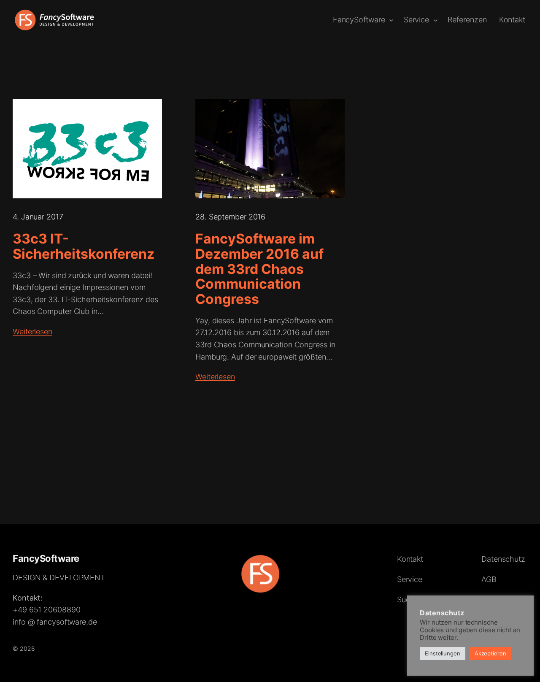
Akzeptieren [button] (490, 653)
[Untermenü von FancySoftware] (391, 20)
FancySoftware (46, 558)
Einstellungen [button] (442, 653)
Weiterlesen (32, 331)
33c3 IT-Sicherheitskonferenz (83, 246)
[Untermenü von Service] (435, 20)
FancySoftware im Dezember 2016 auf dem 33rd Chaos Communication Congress (259, 269)
